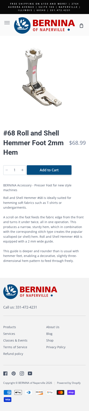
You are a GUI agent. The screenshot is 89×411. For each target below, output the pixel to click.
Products (9, 327)
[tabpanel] (44, 81)
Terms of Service (15, 347)
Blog (49, 334)
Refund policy (13, 354)
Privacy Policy (55, 347)
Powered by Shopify (69, 383)
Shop (50, 340)
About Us (52, 327)
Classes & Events (15, 340)
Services (9, 334)
